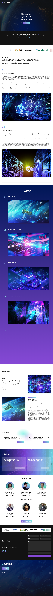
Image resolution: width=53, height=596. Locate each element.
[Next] (52, 464)
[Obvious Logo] (6, 2)
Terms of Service (48, 592)
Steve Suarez (10, 513)
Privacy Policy (36, 592)
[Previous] (1, 464)
